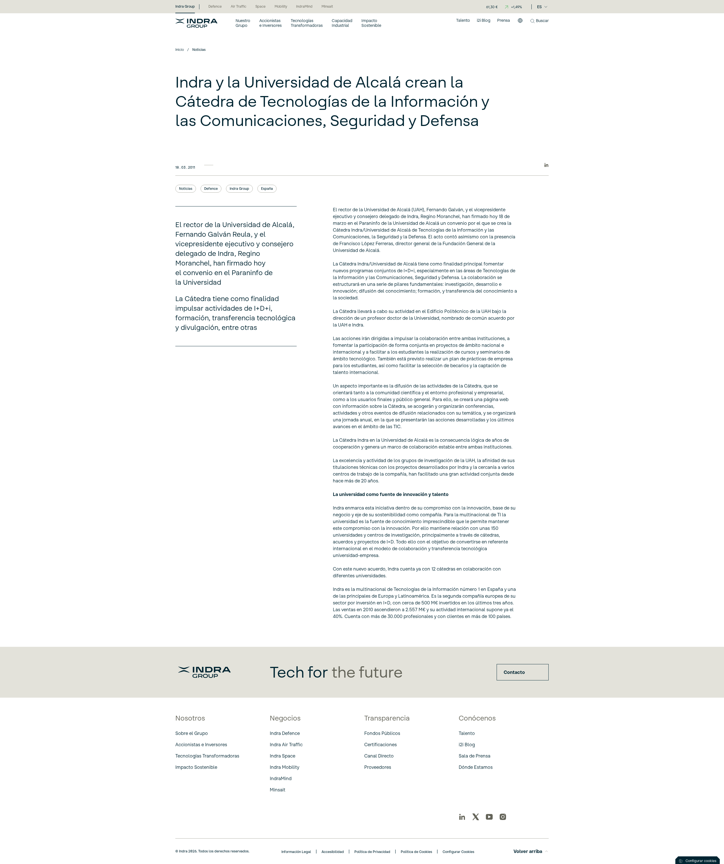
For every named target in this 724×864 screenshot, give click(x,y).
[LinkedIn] (462, 816)
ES (539, 6)
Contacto (514, 672)
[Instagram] (502, 816)
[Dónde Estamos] (520, 23)
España (267, 188)
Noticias (185, 188)
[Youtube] (489, 816)
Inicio (179, 49)
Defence (211, 188)
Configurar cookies (701, 861)
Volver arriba (528, 851)
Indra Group (239, 188)
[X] (475, 816)
